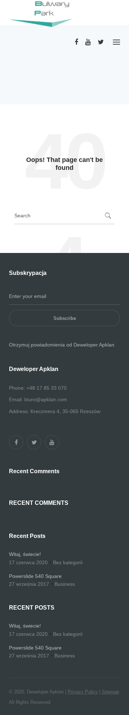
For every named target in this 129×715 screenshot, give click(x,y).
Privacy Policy (83, 691)
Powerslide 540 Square (35, 576)
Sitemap (110, 691)
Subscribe (64, 318)
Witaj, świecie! (25, 554)
